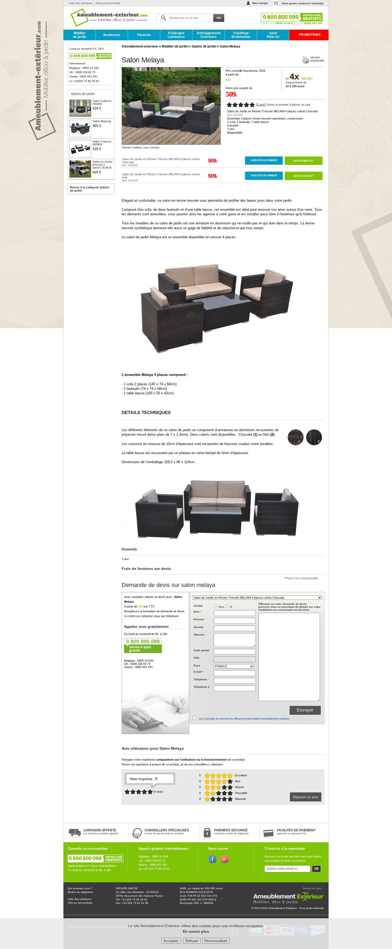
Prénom (199, 619)
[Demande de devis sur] (303, 160)
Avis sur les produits (108, 3)
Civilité (198, 605)
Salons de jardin (204, 46)
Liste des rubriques (80, 3)
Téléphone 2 (202, 686)
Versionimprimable (317, 59)
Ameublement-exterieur (140, 46)
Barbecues (111, 35)
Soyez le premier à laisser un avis (288, 104)
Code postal (201, 650)
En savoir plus (196, 931)
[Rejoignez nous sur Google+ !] (225, 859)
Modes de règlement (80, 892)
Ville (196, 657)
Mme (221, 606)
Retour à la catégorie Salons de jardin (89, 189)
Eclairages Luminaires (176, 34)
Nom (197, 611)
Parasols (144, 35)
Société (198, 627)
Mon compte (260, 3)
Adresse (199, 634)
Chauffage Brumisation (240, 34)
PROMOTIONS (310, 35)
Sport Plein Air (273, 34)
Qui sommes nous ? (80, 888)
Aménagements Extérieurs (209, 34)
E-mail (198, 671)
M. (231, 606)
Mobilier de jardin (79, 34)
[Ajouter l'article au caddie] (263, 160)
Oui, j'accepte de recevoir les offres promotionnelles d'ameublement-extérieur (244, 718)
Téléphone (201, 679)
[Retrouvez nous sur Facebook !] (212, 859)
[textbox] (235, 652)
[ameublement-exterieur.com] (104, 18)
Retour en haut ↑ (313, 888)
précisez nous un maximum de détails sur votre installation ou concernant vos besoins (289, 606)
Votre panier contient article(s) (302, 3)
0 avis (261, 104)
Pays (197, 665)
